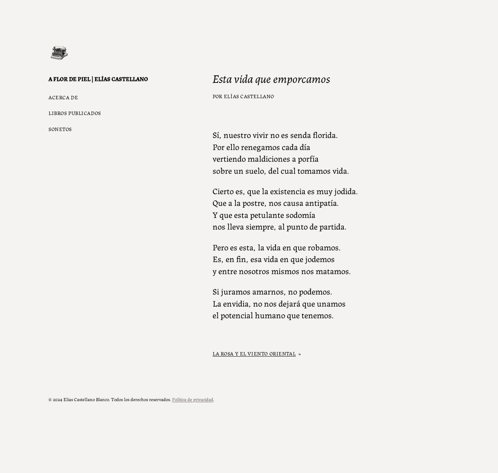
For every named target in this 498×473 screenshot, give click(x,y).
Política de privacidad (192, 399)
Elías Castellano (249, 96)
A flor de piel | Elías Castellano (98, 78)
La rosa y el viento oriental (254, 353)
